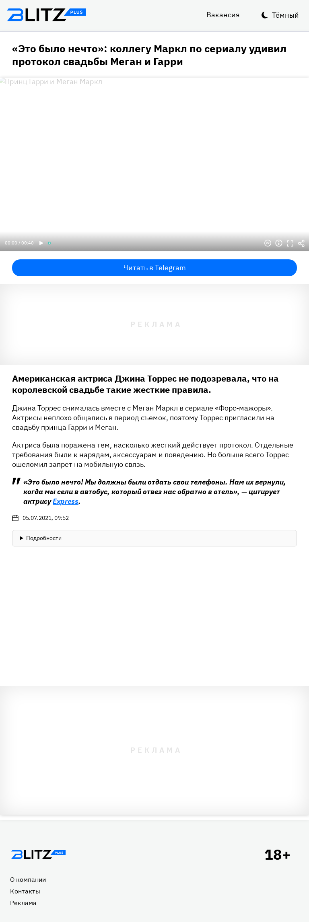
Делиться (301, 243)
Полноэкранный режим (290, 243)
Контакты (25, 891)
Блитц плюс (46, 14)
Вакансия (223, 14)
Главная (38, 854)
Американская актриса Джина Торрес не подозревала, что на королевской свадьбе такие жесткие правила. (145, 383)
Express (65, 501)
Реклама (23, 903)
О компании (28, 879)
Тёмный (285, 15)
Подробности (44, 538)
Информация (278, 243)
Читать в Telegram (155, 267)
